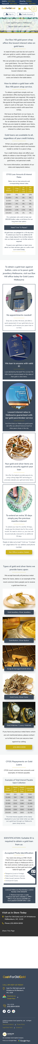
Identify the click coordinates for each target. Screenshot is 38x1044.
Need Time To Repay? (19, 227)
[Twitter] (8, 1011)
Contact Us (19, 1027)
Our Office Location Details (19, 552)
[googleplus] (13, 1011)
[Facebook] (4, 1011)
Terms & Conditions (8, 1024)
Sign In (11, 14)
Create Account (27, 14)
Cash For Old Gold (12, 988)
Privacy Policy (21, 1024)
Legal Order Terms (8, 1027)
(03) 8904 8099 (19, 747)
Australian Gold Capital (11, 1038)
